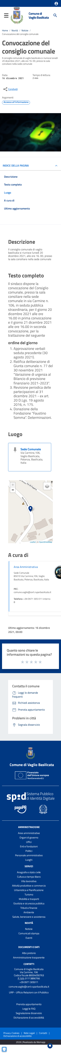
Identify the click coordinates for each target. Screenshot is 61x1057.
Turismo (29, 894)
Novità (15, 30)
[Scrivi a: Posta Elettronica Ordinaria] (29, 989)
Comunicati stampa (28, 933)
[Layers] (47, 486)
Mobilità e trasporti (29, 899)
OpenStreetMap (45, 541)
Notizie (25, 30)
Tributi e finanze (28, 908)
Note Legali (29, 1033)
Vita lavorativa (28, 881)
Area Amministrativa (26, 567)
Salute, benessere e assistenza (28, 917)
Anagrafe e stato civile (29, 872)
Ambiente (29, 912)
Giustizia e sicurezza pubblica (28, 903)
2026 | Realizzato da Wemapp (30, 1042)
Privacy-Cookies (11, 1033)
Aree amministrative (29, 833)
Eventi (29, 938)
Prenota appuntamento (29, 1004)
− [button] (13, 490)
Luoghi (28, 860)
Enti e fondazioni (29, 846)
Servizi (29, 866)
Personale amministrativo (29, 855)
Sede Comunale (31, 449)
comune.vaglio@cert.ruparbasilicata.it (29, 987)
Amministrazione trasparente (29, 957)
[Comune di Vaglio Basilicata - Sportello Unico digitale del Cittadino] (17, 15)
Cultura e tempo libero (29, 877)
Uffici (29, 842)
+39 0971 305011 (28, 982)
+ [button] (13, 485)
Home (5, 30)
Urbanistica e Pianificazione (29, 890)
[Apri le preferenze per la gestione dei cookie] (6, 1051)
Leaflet (33, 541)
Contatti (29, 964)
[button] (56, 4)
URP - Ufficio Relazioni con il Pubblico (29, 992)
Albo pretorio (29, 953)
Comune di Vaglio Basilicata (39, 15)
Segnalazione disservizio (29, 1013)
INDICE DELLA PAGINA (16, 165)
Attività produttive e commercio (29, 886)
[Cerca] (55, 15)
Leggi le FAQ (28, 1009)
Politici (28, 851)
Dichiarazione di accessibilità (29, 1018)
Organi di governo (28, 837)
